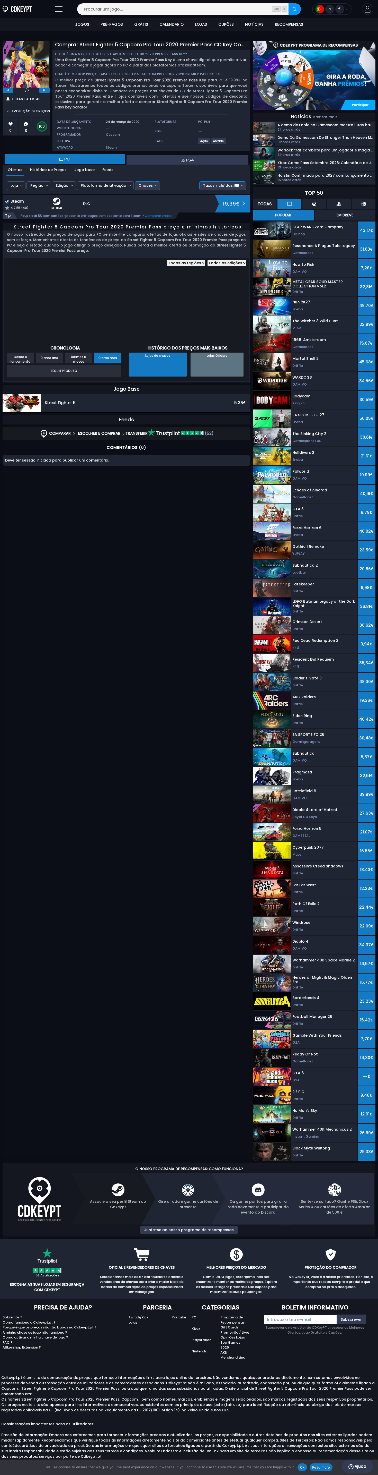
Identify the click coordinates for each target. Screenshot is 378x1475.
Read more (321, 1467)
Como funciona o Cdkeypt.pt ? (29, 1322)
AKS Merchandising (232, 1355)
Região (36, 185)
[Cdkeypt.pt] (17, 9)
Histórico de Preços (48, 169)
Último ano (49, 358)
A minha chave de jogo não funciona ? (35, 1332)
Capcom (113, 134)
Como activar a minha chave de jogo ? (35, 1337)
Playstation (201, 1339)
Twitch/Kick (138, 1317)
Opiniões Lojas (232, 1337)
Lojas (133, 1322)
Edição (62, 185)
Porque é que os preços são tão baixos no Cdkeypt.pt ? (49, 1327)
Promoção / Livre (234, 1332)
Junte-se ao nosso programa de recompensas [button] (189, 1229)
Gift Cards (229, 1327)
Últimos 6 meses (78, 359)
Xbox (196, 1328)
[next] (44, 90)
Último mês (107, 358)
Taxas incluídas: (218, 185)
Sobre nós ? (12, 1317)
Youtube (179, 1317)
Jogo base (84, 169)
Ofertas (15, 169)
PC (194, 1317)
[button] (367, 9)
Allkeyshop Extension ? (22, 1347)
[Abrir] (58, 9)
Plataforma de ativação (103, 185)
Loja (14, 185)
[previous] (8, 90)
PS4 (207, 122)
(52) (209, 433)
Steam (111, 147)
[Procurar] (295, 9)
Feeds (107, 169)
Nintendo (199, 1351)
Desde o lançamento (20, 359)
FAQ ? (7, 1342)
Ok (302, 1467)
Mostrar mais (324, 117)
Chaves (146, 185)
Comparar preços (159, 216)
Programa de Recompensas (232, 1320)
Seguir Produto (64, 371)
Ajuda (360, 1466)
